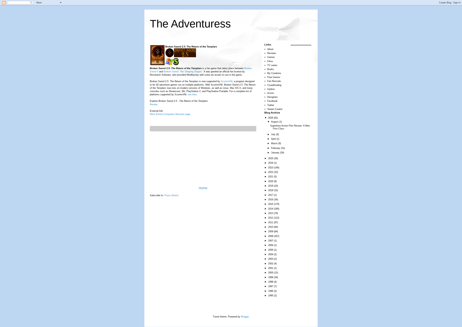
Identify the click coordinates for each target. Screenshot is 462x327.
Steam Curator (274, 109)
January (275, 152)
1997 (271, 286)
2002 (271, 263)
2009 (271, 231)
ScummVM (226, 81)
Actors (270, 93)
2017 (271, 195)
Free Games (273, 77)
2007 (271, 240)
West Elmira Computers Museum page (170, 114)
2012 (271, 217)
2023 (271, 167)
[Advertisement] (203, 158)
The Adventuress (190, 24)
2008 (271, 236)
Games (271, 57)
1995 (271, 295)
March (274, 143)
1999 (271, 277)
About (270, 49)
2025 (271, 158)
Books (270, 69)
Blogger (245, 316)
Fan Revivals (274, 81)
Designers (272, 97)
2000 (271, 272)
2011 (271, 222)
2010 (271, 227)
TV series (272, 65)
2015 (271, 204)
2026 (271, 117)
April (273, 139)
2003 (271, 259)
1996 (271, 291)
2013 (271, 213)
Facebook (272, 101)
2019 (271, 185)
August (275, 121)
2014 (271, 208)
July (273, 134)
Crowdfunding (274, 85)
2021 (271, 176)
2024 (271, 163)
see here (192, 94)
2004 (271, 254)
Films (270, 61)
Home (203, 188)
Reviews (271, 53)
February (276, 148)
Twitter (270, 105)
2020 (271, 181)
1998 (271, 281)
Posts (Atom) (171, 195)
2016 (271, 199)
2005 (271, 249)
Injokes (271, 89)
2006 (271, 245)
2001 (271, 268)
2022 (271, 172)
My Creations (274, 73)
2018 (271, 190)
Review (153, 104)
